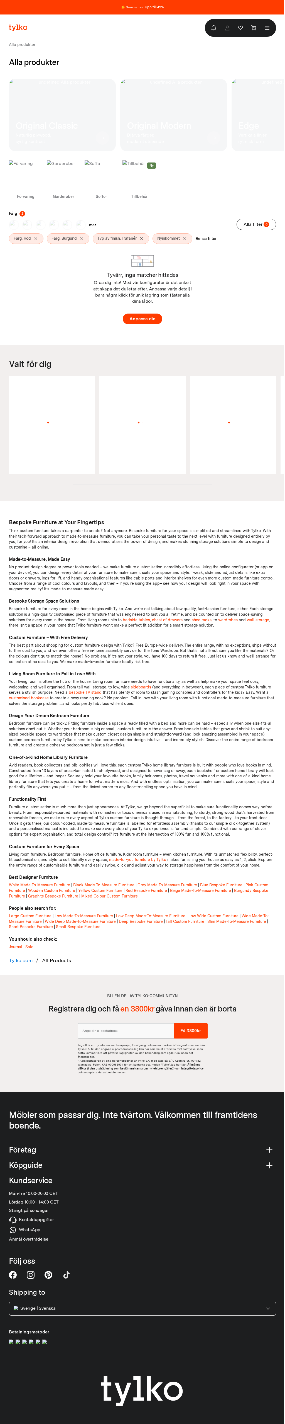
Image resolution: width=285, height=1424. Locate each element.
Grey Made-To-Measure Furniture (167, 885)
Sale (29, 947)
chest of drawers (167, 620)
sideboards (141, 687)
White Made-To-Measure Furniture (39, 885)
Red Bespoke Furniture (146, 890)
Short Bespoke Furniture (31, 927)
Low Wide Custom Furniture (213, 916)
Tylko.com (21, 960)
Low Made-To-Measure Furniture (84, 916)
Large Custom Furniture (30, 916)
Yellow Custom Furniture (100, 890)
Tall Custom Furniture (185, 921)
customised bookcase (29, 698)
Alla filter (255, 224)
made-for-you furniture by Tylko (137, 859)
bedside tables (136, 620)
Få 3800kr (190, 1030)
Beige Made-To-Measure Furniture (200, 890)
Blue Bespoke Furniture (221, 885)
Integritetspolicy (192, 1068)
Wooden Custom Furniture (51, 890)
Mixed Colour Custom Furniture (109, 896)
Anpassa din (142, 318)
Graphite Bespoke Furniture (53, 896)
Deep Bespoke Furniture (141, 921)
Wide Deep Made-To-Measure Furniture (80, 921)
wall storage (258, 620)
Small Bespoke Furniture (78, 927)
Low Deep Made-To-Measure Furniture (150, 916)
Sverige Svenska (38, 1308)
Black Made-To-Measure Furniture (103, 885)
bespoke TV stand (85, 692)
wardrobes (228, 620)
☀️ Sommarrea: (142, 7)
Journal (15, 947)
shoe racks (202, 620)
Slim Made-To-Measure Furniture (236, 921)
